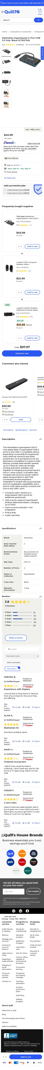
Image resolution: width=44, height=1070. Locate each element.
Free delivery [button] (9, 414)
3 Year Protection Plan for (18, 193)
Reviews (33, 430)
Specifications (21, 430)
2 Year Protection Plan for (18, 190)
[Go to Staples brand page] (22, 862)
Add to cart (25, 1057)
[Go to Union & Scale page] (16, 871)
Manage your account (7, 940)
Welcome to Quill (9, 1010)
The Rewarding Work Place (13, 1018)
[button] (43, 2)
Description (8, 430)
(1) (34, 612)
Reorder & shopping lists (35, 930)
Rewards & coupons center (34, 953)
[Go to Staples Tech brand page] (33, 862)
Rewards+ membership (21, 930)
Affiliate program (19, 1000)
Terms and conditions (23, 898)
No (26, 707)
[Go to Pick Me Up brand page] (33, 854)
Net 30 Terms (22, 953)
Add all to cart (22, 353)
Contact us (6, 981)
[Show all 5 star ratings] (22, 612)
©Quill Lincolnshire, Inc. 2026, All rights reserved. (20, 1044)
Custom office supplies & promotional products (22, 960)
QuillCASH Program (20, 942)
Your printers (35, 941)
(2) (35, 619)
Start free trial (34, 143)
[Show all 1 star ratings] (21, 625)
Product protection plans (20, 989)
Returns (5, 935)
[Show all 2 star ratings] (22, 622)
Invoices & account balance (6, 947)
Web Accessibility (9, 1026)
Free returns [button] (12, 172)
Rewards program (19, 936)
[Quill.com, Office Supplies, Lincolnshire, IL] (10, 1036)
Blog (4, 1014)
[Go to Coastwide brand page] (22, 854)
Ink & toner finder (34, 936)
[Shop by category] (2, 12)
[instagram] (14, 911)
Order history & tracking (7, 930)
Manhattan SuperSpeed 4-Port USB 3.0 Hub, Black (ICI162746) (28, 217)
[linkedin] (20, 911)
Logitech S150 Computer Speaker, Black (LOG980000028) (26, 263)
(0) (35, 622)
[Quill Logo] (12, 11)
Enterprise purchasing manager (20, 975)
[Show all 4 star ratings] (22, 615)
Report (37, 707)
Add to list (10, 178)
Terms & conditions (12, 1051)
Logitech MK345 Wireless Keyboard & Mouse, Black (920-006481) (27, 309)
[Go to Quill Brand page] (10, 854)
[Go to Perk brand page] (10, 862)
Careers (5, 1022)
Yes (16, 707)
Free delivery (12, 158)
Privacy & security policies (6, 975)
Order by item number (35, 946)
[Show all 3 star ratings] (22, 618)
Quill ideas (20, 995)
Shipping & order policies (7, 960)
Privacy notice (29, 1051)
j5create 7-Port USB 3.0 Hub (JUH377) (14, 397)
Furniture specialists (20, 982)
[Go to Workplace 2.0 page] (28, 871)
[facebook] (27, 911)
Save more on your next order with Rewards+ (22, 3)
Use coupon (33, 891)
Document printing (20, 968)
